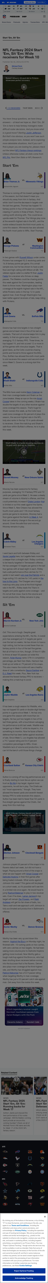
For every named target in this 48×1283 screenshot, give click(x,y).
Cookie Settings (25, 1265)
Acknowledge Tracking (24, 1278)
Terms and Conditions (20, 1225)
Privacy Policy (20, 1230)
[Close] (45, 1216)
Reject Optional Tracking (24, 1271)
